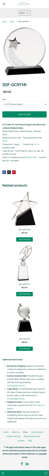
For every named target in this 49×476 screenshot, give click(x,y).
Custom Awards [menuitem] (13, 436)
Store (4, 21)
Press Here (32, 157)
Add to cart (24, 114)
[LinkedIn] (27, 464)
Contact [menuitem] (21, 440)
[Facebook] (22, 464)
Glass (12, 21)
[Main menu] (4, 4)
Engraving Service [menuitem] (32, 436)
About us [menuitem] (16, 432)
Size (4, 99)
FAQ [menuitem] (30, 440)
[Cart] (3, 473)
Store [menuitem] (25, 432)
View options (24, 239)
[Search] (46, 473)
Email (4, 141)
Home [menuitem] (6, 432)
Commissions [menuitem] (37, 432)
